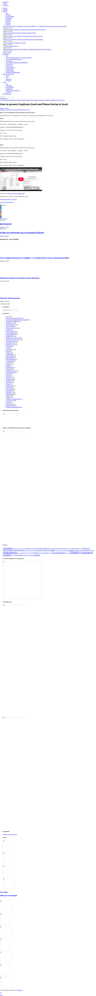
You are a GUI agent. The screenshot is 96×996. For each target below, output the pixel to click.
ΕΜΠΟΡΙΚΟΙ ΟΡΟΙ (11, 469)
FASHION (8, 428)
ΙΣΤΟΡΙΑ (8, 474)
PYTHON (8, 81)
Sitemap (8, 23)
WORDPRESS (9, 453)
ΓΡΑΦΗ (8, 465)
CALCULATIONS (22, 647)
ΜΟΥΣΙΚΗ (8, 481)
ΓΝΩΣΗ (8, 463)
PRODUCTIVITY (10, 443)
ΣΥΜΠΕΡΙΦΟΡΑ (86, 651)
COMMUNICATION (30, 647)
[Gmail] (48, 216)
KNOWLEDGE (76, 647)
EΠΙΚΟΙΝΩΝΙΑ (64, 647)
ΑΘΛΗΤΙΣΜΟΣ (10, 455)
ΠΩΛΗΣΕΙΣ (9, 489)
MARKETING (9, 69)
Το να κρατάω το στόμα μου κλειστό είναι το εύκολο (28, 36)
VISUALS (8, 451)
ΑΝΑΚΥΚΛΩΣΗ (10, 456)
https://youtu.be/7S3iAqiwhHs (16, 193)
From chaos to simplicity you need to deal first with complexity (25, 39)
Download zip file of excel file (8, 199)
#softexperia (10, 202)
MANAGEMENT (10, 433)
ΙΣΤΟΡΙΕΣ (8, 92)
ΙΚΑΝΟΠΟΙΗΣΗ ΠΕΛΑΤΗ (13, 90)
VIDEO (8, 450)
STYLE (8, 446)
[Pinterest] (48, 211)
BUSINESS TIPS (15, 647)
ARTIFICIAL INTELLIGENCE (13, 417)
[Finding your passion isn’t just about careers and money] (10, 275)
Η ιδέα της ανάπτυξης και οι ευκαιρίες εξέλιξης (22, 232)
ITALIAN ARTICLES (11, 432)
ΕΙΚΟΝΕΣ (86, 649)
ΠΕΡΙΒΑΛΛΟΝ (10, 484)
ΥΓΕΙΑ (7, 501)
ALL (7, 13)
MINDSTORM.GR (8, 649)
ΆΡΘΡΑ (5, 11)
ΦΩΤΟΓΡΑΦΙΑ (10, 504)
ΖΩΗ (22, 651)
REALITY (32, 649)
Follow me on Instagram (8, 994)
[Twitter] (48, 210)
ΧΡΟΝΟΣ (36, 654)
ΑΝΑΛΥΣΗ (60, 649)
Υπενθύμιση (14, 46)
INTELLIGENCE (10, 430)
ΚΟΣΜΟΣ (8, 479)
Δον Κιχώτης (6, 223)
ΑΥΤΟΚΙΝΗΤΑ (10, 460)
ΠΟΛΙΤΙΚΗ (9, 486)
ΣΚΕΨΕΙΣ (8, 20)
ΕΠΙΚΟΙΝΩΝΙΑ (10, 16)
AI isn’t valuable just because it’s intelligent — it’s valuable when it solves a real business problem (39, 26)
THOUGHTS (9, 448)
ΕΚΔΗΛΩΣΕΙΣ (9, 466)
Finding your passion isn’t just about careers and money (30, 29)
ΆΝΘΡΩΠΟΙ (9, 89)
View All (8, 24)
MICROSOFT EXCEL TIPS (58, 100)
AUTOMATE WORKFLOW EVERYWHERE (17, 62)
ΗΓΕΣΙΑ (8, 473)
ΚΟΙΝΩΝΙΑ (9, 18)
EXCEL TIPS (9, 66)
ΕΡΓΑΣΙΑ (19, 651)
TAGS (4, 82)
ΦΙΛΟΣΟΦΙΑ (9, 502)
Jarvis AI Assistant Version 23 (14, 59)
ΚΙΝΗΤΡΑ (30, 651)
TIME (52, 649)
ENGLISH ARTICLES (8, 74)
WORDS (56, 649)
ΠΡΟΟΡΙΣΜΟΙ (10, 488)
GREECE (69, 647)
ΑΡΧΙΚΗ (5, 8)
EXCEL (51, 647)
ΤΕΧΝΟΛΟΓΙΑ (10, 499)
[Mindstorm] (3, 98)
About (7, 76)
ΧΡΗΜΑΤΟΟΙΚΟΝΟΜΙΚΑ (13, 72)
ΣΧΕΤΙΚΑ (5, 10)
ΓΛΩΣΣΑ (8, 461)
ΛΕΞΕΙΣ (50, 651)
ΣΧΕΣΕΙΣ (8, 21)
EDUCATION (9, 425)
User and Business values (18, 43)
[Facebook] (48, 207)
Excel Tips (9, 79)
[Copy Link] (48, 213)
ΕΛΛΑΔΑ (8, 15)
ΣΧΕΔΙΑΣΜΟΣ (10, 493)
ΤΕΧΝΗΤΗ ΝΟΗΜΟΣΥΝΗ (13, 498)
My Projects (9, 61)
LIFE (81, 647)
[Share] (48, 217)
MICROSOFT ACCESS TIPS (13, 437)
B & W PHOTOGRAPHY (12, 420)
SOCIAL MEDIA (10, 71)
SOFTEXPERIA (10, 87)
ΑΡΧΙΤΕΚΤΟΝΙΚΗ (11, 458)
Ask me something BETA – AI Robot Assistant (18, 57)
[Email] (48, 214)
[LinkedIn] (48, 208)
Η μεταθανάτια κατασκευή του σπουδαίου (39, 49)
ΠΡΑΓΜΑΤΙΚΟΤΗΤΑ (58, 651)
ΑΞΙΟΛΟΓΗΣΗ (65, 649)
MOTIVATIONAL (10, 440)
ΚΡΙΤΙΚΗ (41, 651)
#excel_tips (3, 202)
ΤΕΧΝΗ (8, 496)
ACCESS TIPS (9, 64)
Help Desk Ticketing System (28, 33)
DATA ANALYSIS (10, 67)
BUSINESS (6, 54)
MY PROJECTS (10, 441)
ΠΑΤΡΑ (8, 483)
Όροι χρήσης (4, 991)
